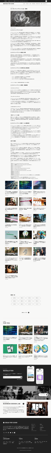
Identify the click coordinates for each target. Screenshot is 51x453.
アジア (35, 441)
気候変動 (29, 441)
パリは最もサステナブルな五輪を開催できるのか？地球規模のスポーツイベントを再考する (39, 226)
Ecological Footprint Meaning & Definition (21, 169)
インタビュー (9, 441)
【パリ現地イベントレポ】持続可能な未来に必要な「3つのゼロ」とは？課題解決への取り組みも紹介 (39, 259)
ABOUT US (44, 3)
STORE (41, 3)
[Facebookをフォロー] (6, 433)
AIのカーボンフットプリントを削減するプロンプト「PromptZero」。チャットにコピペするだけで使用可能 (25, 192)
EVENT (30, 3)
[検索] (46, 3)
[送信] (21, 377)
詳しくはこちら (19, 379)
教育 (27, 441)
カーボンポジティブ (16, 173)
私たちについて (33, 424)
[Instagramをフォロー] (8, 433)
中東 (44, 441)
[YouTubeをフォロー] (11, 433)
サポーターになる (42, 394)
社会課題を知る (42, 427)
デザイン (22, 441)
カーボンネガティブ (16, 171)
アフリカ (38, 442)
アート (19, 441)
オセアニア (41, 442)
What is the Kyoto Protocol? (19, 165)
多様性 (31, 442)
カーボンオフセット (17, 172)
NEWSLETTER (38, 3)
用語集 (13, 442)
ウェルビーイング (27, 442)
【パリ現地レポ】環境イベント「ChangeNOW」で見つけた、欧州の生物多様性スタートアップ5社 (25, 242)
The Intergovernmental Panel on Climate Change (22, 163)
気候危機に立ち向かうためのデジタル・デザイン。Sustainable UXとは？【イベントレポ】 (39, 192)
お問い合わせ (33, 427)
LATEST (24, 3)
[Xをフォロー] (4, 433)
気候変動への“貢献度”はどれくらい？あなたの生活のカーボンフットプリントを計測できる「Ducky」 (41, 357)
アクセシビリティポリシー (43, 430)
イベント (10, 442)
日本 (37, 441)
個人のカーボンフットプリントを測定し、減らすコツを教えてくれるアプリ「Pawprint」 (26, 178)
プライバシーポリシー (34, 430)
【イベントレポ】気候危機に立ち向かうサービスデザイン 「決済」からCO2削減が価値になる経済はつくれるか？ (11, 276)
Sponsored (6, 442)
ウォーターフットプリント (15, 96)
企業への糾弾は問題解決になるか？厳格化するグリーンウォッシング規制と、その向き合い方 (11, 242)
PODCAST (27, 3)
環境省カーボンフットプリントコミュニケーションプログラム (23, 164)
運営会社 (41, 424)
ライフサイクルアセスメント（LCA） (32, 70)
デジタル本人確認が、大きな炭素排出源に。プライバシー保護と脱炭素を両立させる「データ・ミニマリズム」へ (11, 192)
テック (25, 441)
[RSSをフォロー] (12, 432)
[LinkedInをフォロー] (14, 432)
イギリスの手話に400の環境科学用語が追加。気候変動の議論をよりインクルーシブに (11, 209)
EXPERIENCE (33, 3)
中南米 (35, 442)
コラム (7, 441)
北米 (46, 441)
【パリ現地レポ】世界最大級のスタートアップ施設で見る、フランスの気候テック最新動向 (39, 242)
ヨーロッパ (40, 441)
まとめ (4, 442)
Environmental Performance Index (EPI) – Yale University (23, 170)
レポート (13, 441)
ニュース (4, 441)
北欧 (42, 441)
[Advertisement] (25, 287)
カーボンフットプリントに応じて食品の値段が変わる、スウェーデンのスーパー (25, 177)
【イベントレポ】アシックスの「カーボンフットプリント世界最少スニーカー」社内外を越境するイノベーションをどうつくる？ (25, 338)
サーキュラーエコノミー (22, 442)
